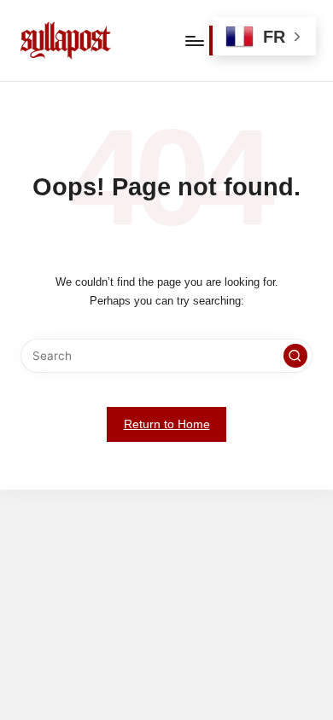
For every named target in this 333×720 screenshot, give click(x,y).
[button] (295, 356)
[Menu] (193, 40)
